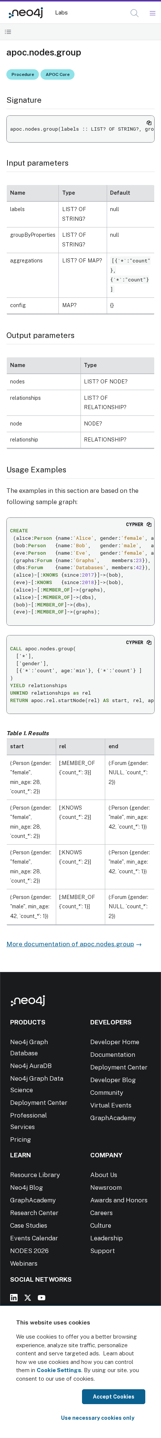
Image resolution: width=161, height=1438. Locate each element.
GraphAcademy (113, 1118)
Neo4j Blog (26, 1187)
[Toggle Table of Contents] (8, 32)
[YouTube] (41, 1297)
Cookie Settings (59, 1370)
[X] (27, 1297)
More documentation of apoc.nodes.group (70, 944)
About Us (103, 1175)
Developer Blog (113, 1080)
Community (106, 1092)
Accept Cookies (113, 1397)
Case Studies (28, 1225)
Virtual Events (110, 1105)
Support (102, 1250)
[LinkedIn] (14, 1297)
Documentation (112, 1054)
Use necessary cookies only (97, 1418)
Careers (101, 1213)
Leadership (106, 1238)
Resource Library (35, 1175)
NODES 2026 (29, 1250)
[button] (134, 13)
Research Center (34, 1213)
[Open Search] (135, 13)
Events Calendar (34, 1238)
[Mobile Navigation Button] (152, 13)
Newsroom (106, 1187)
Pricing (20, 1139)
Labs (61, 12)
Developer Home (114, 1042)
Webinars (23, 1263)
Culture (100, 1225)
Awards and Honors (119, 1200)
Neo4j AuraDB (31, 1065)
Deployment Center (38, 1102)
